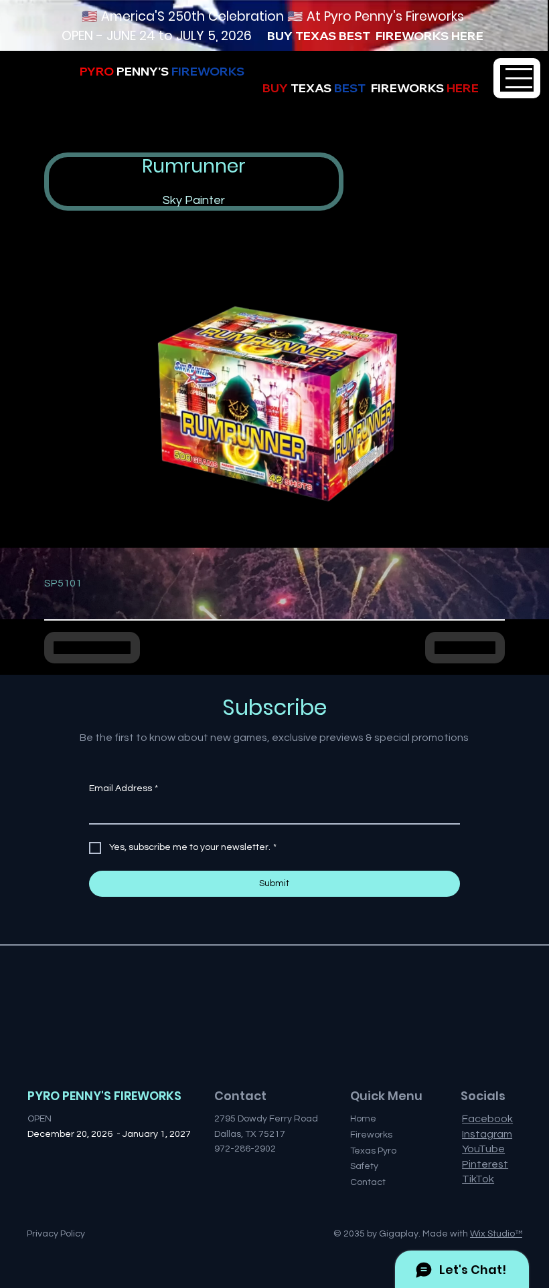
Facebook (487, 1118)
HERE (467, 35)
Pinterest (485, 1164)
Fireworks (371, 1135)
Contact (368, 1182)
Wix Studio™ (496, 1234)
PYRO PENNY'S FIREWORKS (104, 1095)
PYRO (136, 71)
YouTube (483, 1149)
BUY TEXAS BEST (321, 35)
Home (363, 1118)
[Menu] (516, 78)
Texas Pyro (373, 1151)
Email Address (123, 788)
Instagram (487, 1134)
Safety (364, 1166)
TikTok (478, 1179)
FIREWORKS (412, 35)
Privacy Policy (56, 1234)
